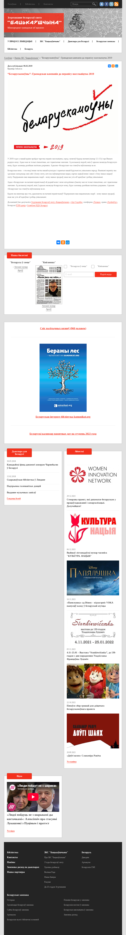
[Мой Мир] (116, 65)
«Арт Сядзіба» (76, 202)
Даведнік (85, 857)
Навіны (11, 862)
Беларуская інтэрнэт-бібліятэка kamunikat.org (63, 416)
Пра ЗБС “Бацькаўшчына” (55, 857)
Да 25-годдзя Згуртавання (55, 887)
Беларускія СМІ (88, 867)
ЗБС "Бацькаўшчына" (50, 41)
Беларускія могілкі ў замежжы (76, 905)
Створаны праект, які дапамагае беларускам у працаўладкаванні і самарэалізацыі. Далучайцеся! (91, 502)
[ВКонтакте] (109, 65)
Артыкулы (86, 862)
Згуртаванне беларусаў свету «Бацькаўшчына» (50, 202)
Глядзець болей (14, 498)
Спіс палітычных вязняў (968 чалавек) (63, 328)
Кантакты (48, 4)
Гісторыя (11, 900)
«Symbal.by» (112, 202)
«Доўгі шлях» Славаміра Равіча (84, 755)
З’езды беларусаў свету (53, 862)
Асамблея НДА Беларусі (37, 205)
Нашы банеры (50, 877)
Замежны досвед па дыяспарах (23, 867)
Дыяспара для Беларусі (78, 41)
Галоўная (12, 4)
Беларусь (29, 49)
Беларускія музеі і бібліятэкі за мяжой (23, 919)
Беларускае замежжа (105, 41)
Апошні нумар (21, 267)
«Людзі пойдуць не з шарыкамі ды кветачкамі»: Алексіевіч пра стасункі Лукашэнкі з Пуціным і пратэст (32, 819)
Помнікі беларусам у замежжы (76, 900)
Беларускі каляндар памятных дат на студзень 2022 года (63, 433)
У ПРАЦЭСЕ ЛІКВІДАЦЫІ (20, 41)
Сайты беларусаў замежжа (18, 910)
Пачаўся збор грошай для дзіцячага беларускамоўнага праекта (85, 707)
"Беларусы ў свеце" (78, 266)
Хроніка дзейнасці (51, 867)
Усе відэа (11, 831)
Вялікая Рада (49, 872)
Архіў (20, 270)
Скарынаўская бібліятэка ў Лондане (26, 480)
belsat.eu (18, 69)
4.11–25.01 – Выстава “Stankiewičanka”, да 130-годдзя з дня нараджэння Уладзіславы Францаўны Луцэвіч (91, 655)
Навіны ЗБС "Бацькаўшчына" (26, 58)
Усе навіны (71, 762)
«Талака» (97, 202)
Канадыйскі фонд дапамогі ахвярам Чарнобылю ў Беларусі (32, 466)
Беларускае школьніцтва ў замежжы (78, 910)
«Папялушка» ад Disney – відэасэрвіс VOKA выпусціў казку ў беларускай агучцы (90, 604)
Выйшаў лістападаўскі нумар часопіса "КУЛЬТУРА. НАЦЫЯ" (87, 554)
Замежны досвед (70, 915)
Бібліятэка (30, 4)
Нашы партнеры (16, 872)
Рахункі (47, 882)
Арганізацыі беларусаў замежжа (20, 905)
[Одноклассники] (113, 65)
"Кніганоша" (103, 266)
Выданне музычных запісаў (21, 492)
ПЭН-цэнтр (21, 205)
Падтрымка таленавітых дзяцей (24, 486)
